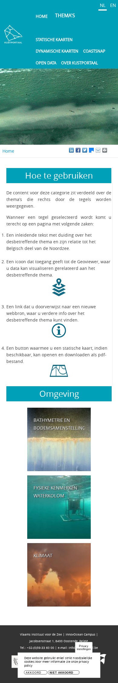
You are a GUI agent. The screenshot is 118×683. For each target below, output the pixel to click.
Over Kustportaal (79, 63)
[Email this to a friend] (104, 150)
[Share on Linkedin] (71, 150)
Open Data (46, 63)
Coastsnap (94, 51)
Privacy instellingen (84, 647)
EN (113, 5)
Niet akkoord (61, 672)
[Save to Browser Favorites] (98, 150)
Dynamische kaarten (57, 51)
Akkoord (33, 672)
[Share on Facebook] (78, 150)
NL (103, 5)
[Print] (111, 150)
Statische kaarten (54, 39)
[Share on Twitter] (84, 150)
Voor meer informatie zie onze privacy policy (56, 664)
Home (42, 16)
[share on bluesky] (91, 150)
